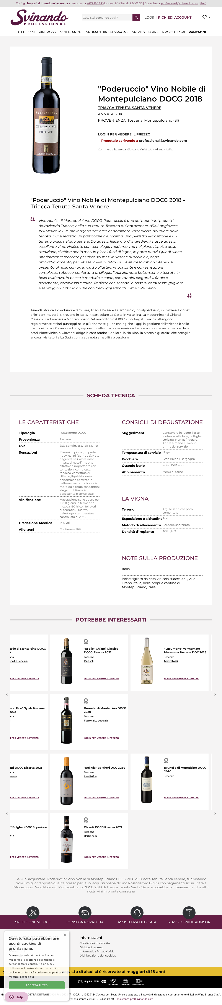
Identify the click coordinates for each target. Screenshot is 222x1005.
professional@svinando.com (163, 141)
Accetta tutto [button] (37, 985)
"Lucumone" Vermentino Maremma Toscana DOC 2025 (185, 650)
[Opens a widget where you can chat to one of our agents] (16, 997)
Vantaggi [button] (197, 32)
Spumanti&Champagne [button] (107, 32)
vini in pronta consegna (116, 891)
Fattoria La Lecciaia (16, 661)
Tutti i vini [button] (25, 32)
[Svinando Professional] (39, 17)
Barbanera (10, 776)
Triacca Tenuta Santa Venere (129, 108)
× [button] (64, 935)
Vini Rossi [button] (48, 32)
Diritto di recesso (91, 947)
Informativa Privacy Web (97, 951)
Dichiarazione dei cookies (98, 955)
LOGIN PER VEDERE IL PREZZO (124, 134)
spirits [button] (138, 32)
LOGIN (150, 17)
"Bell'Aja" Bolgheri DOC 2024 (104, 767)
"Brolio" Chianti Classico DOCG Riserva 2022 (101, 650)
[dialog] (36, 966)
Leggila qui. (27, 977)
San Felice (90, 776)
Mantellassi (171, 661)
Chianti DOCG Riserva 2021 (23, 767)
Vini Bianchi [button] (71, 32)
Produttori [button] (173, 32)
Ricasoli (88, 661)
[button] (37, 994)
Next (215, 691)
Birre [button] (153, 32)
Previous (7, 691)
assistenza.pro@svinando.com (135, 999)
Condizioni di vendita (95, 943)
